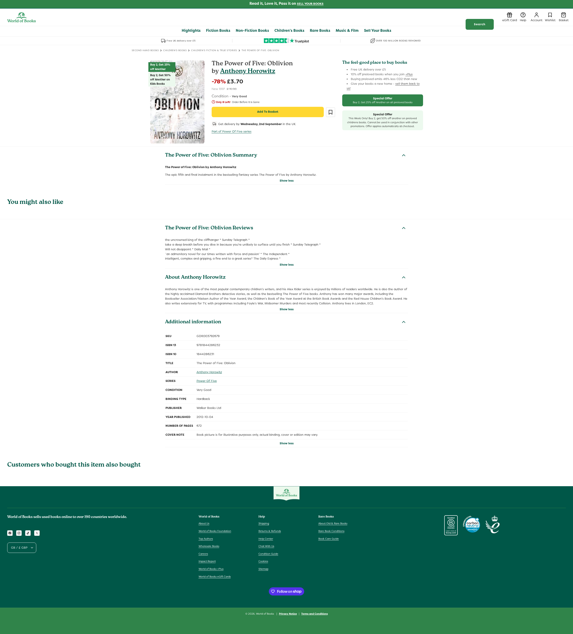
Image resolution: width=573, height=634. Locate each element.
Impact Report (207, 561)
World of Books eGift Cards (215, 576)
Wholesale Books (209, 546)
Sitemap (263, 569)
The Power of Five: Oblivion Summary (211, 156)
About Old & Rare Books (332, 523)
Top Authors (206, 538)
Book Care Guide (328, 538)
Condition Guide (268, 553)
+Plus (409, 74)
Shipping (263, 523)
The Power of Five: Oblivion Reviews (209, 228)
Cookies (263, 561)
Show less (287, 180)
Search (479, 24)
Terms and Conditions (314, 613)
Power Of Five (207, 381)
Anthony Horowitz (247, 71)
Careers (203, 553)
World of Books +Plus (211, 569)
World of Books (265, 613)
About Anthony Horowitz (195, 278)
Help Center (265, 538)
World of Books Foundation (215, 531)
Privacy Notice (288, 613)
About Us (204, 523)
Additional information (193, 322)
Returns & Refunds (269, 531)
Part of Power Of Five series (231, 131)
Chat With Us (266, 546)
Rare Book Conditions (331, 531)
